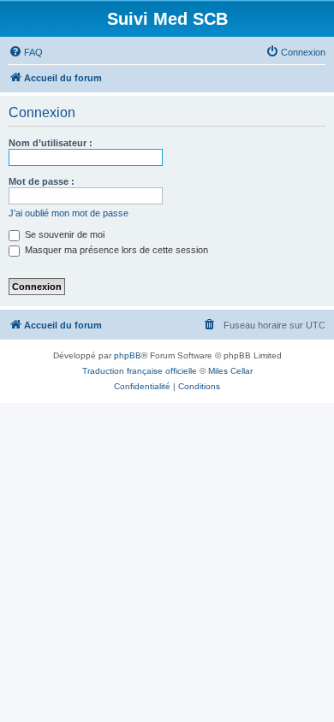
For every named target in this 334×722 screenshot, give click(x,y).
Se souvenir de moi (63, 234)
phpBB (127, 355)
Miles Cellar (230, 371)
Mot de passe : (42, 181)
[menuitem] (26, 52)
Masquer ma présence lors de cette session (115, 250)
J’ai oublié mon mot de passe (68, 213)
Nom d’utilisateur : (50, 143)
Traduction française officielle (139, 371)
